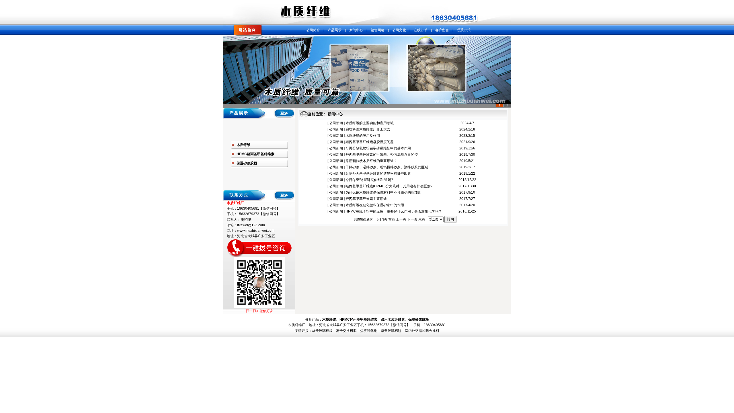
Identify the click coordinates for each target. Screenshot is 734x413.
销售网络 (377, 30)
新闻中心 (356, 30)
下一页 (412, 219)
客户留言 (442, 30)
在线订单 (420, 30)
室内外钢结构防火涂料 (422, 331)
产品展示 (334, 30)
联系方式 (464, 30)
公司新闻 (335, 123)
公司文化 (399, 30)
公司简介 (313, 30)
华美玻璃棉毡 (391, 331)
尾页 (421, 219)
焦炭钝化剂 (368, 331)
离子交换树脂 (346, 331)
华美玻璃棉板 (322, 331)
